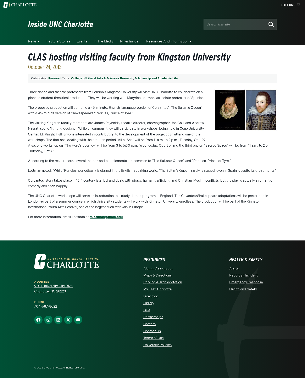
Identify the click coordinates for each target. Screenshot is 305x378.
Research (54, 78)
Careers (149, 324)
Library (148, 303)
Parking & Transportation (162, 282)
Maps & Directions (157, 275)
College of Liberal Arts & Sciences (95, 78)
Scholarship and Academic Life (156, 78)
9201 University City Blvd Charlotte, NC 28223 (53, 288)
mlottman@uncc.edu (106, 217)
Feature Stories (58, 41)
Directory (150, 296)
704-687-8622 (45, 306)
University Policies (157, 345)
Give (146, 310)
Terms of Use (153, 338)
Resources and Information (167, 41)
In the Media (103, 41)
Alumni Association (158, 268)
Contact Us (152, 331)
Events (82, 41)
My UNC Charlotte (157, 289)
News (32, 41)
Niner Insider (130, 41)
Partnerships (153, 317)
